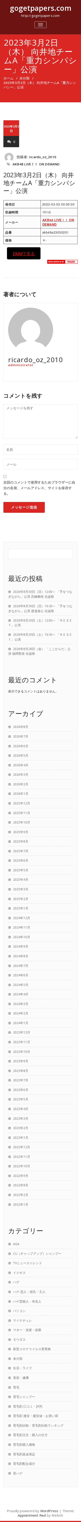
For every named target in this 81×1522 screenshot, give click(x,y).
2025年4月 (20, 879)
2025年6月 (20, 860)
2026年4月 (20, 765)
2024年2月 (20, 1013)
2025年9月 (20, 832)
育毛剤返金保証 (24, 1454)
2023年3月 (20, 1118)
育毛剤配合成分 (24, 1463)
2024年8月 (20, 956)
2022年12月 (21, 1147)
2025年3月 (20, 889)
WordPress (49, 1511)
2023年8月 (20, 1071)
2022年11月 (21, 1156)
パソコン (19, 1311)
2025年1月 (20, 908)
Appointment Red (32, 1515)
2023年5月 (20, 1099)
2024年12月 (21, 918)
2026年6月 (20, 746)
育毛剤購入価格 (24, 1444)
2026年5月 (20, 755)
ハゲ (16, 1282)
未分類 (24, 78)
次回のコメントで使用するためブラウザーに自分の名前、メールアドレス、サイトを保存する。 (39, 488)
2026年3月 (20, 774)
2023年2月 (20, 1128)
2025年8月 (20, 841)
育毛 (16, 1387)
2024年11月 (21, 927)
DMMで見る (24, 253)
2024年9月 (20, 946)
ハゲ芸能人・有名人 (27, 1301)
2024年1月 (20, 1023)
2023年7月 (20, 1080)
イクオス (19, 1272)
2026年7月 (20, 736)
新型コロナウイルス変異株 (32, 1349)
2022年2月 (20, 1195)
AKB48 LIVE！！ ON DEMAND (36, 164)
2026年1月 (20, 793)
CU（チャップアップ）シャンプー (37, 1253)
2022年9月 (20, 1176)
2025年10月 (21, 822)
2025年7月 (20, 851)
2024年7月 (20, 966)
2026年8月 (20, 727)
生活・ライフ (22, 1368)
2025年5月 (20, 870)
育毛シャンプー (24, 1397)
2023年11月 (21, 1042)
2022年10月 (21, 1166)
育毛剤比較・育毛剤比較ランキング (38, 1425)
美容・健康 (21, 1377)
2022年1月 (20, 1204)
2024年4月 (20, 994)
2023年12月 (21, 1032)
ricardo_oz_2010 (42, 157)
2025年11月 (21, 813)
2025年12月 (21, 803)
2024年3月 (20, 1004)
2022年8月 (20, 1185)
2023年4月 (20, 1109)
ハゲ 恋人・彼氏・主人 (29, 1292)
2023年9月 (20, 1061)
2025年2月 (20, 899)
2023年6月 (20, 1090)
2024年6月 (20, 975)
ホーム (8, 78)
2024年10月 (21, 937)
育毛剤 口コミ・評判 (27, 1406)
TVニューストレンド (27, 1263)
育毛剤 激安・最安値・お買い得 (35, 1416)
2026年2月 (20, 784)
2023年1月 (20, 1137)
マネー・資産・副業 (27, 1330)
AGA (16, 1244)
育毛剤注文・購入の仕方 (30, 1435)
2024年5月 (20, 985)
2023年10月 (21, 1051)
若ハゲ (17, 1473)
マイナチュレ (22, 1320)
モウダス (19, 1339)
